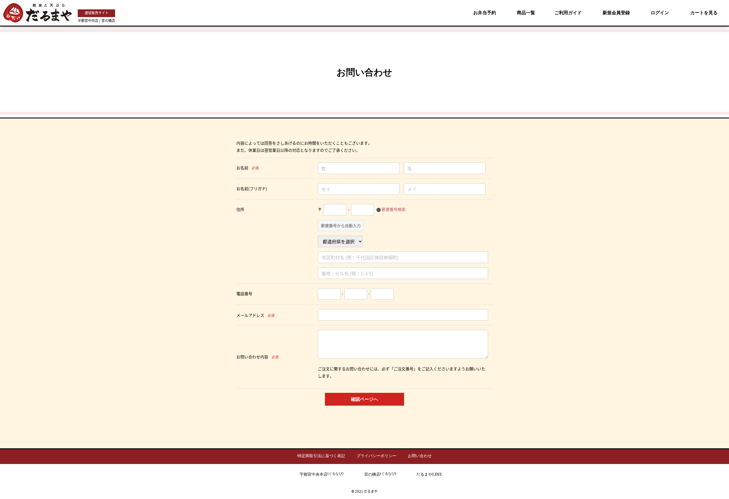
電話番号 (244, 293)
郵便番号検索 (394, 209)
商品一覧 (526, 12)
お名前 (242, 168)
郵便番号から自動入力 (341, 225)
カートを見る (704, 12)
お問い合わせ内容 (252, 357)
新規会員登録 (616, 12)
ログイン (660, 12)
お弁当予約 (484, 12)
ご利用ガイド (568, 12)
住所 (240, 209)
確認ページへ (364, 399)
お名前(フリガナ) (251, 188)
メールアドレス (250, 315)
